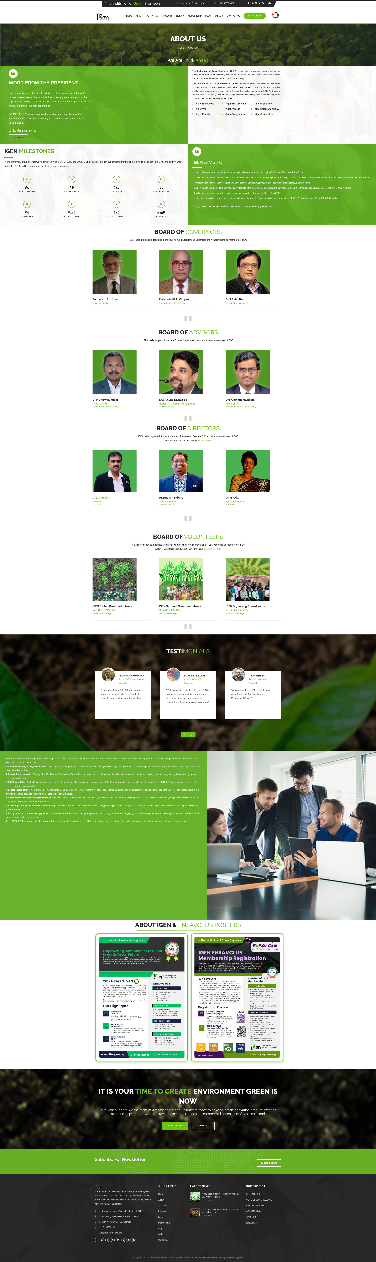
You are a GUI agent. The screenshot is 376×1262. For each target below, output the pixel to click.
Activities (152, 16)
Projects (167, 16)
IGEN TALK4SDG (253, 1194)
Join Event (203, 1126)
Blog (208, 16)
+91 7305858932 (226, 3)
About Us (193, 48)
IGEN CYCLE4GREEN (255, 1205)
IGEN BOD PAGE (204, 440)
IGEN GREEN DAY (253, 1211)
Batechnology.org (234, 1257)
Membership (195, 16)
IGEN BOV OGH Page (102, 613)
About (139, 16)
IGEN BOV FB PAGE (212, 549)
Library (180, 16)
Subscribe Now (269, 1163)
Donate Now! (255, 16)
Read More (18, 138)
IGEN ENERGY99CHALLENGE (259, 1200)
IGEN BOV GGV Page (168, 613)
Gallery (218, 16)
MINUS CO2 (251, 1217)
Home (129, 16)
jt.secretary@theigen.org (192, 3)
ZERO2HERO (252, 1223)
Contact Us (233, 16)
